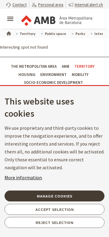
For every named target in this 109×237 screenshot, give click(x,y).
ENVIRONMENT (53, 74)
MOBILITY (80, 74)
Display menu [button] (10, 14)
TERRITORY (84, 66)
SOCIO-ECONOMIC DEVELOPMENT (53, 82)
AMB (65, 66)
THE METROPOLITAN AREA (34, 66)
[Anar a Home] (8, 33)
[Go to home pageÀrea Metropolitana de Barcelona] (56, 19)
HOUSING (26, 74)
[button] (16, 4)
